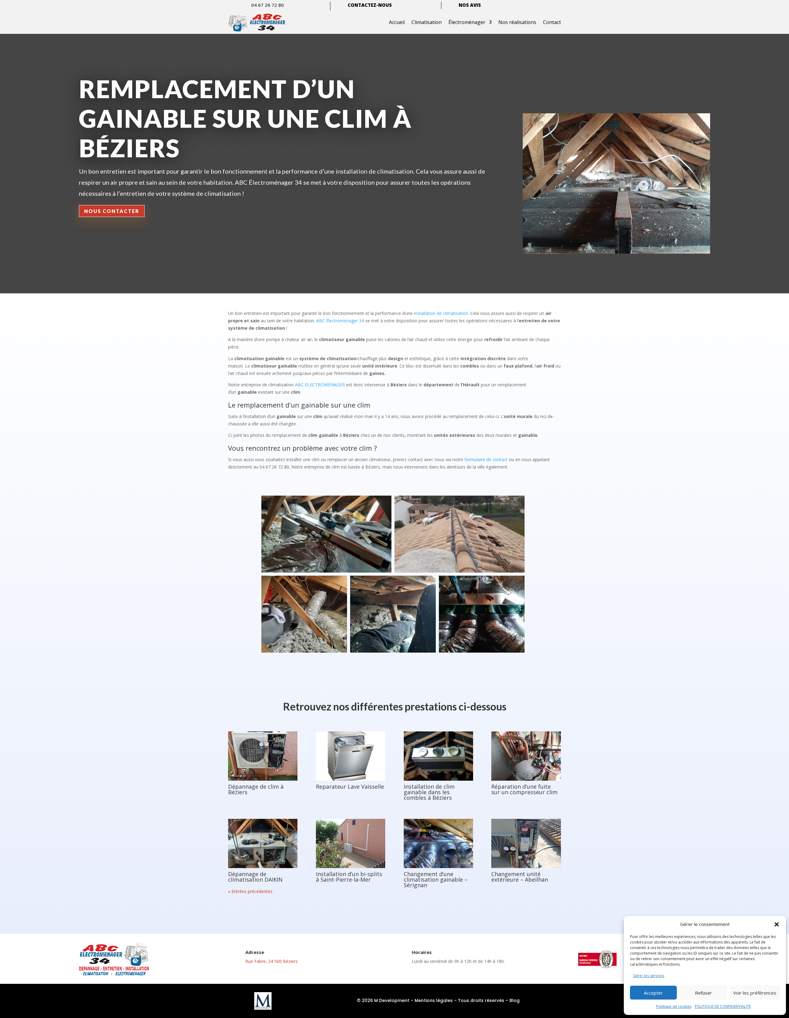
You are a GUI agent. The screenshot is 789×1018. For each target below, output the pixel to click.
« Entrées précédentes (250, 891)
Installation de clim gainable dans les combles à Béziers (429, 792)
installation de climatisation (441, 313)
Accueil (397, 22)
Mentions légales (434, 1000)
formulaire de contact (486, 459)
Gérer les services (648, 975)
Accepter (653, 993)
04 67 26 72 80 (267, 5)
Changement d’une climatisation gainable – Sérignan (436, 879)
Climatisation (426, 22)
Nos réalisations (517, 22)
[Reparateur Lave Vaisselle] (350, 756)
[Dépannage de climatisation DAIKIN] (262, 843)
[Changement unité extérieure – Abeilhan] (526, 843)
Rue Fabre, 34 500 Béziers (271, 961)
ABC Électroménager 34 (340, 321)
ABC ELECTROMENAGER (320, 385)
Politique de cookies (674, 1006)
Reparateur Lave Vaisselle (350, 786)
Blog (514, 1000)
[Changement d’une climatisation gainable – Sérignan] (438, 843)
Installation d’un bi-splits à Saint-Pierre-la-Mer (349, 876)
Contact (552, 22)
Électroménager (466, 22)
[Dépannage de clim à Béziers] (262, 756)
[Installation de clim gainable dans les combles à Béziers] (438, 756)
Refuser (703, 993)
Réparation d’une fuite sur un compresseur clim (524, 789)
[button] (777, 924)
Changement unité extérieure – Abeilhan (519, 876)
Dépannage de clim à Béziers (256, 789)
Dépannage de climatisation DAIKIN (255, 876)
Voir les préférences (754, 993)
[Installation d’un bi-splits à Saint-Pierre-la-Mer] (350, 843)
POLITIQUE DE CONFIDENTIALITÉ (723, 1006)
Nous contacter (111, 211)
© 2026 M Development (383, 1000)
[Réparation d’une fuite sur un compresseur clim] (526, 756)
